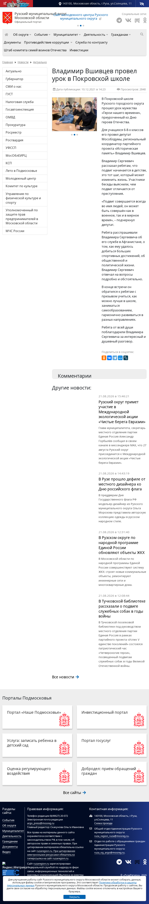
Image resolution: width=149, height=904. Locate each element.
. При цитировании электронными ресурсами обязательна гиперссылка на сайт (51, 854)
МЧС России (15, 231)
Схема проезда (103, 823)
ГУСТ (9, 94)
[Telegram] (119, 20)
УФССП (11, 148)
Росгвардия (14, 140)
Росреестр (14, 132)
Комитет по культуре (21, 186)
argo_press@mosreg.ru (40, 823)
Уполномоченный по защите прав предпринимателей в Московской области (22, 216)
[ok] (145, 20)
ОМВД (10, 117)
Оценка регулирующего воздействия (29, 771)
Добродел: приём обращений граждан (108, 771)
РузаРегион (132, 875)
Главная (7, 62)
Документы (10, 846)
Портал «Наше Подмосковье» (34, 712)
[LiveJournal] (125, 357)
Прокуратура (15, 125)
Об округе (9, 825)
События (8, 820)
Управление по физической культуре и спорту (23, 198)
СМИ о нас (14, 86)
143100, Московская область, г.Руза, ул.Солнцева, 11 (97, 3)
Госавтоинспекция (20, 109)
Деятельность (12, 836)
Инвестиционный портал (104, 712)
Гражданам (10, 841)
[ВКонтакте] (109, 357)
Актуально (40, 62)
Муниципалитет (13, 831)
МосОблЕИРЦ (16, 155)
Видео (6, 852)
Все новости (63, 677)
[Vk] (128, 20)
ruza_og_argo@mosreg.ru (109, 852)
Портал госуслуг (96, 740)
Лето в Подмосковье (21, 171)
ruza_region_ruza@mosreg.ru (111, 836)
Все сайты (72, 792)
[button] (22, 34)
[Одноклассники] (104, 357)
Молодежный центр (21, 178)
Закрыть (74, 897)
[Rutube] (137, 20)
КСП (9, 163)
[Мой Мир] (120, 357)
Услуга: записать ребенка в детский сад (31, 743)
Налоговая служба (20, 102)
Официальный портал (41, 18)
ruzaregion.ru (44, 851)
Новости (23, 62)
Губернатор (14, 79)
